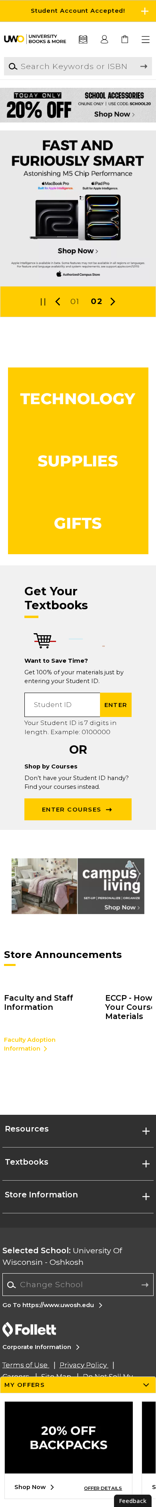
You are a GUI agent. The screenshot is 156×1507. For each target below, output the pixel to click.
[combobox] (78, 1285)
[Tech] (78, 398)
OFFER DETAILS (103, 1488)
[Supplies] (78, 461)
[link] (125, 40)
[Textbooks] (83, 40)
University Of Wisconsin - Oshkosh (62, 1256)
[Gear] (78, 523)
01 (74, 301)
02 (96, 301)
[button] (78, 11)
